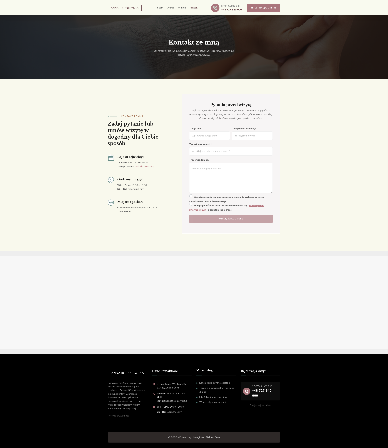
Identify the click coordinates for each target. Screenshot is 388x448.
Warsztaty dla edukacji (212, 402)
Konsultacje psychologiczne (214, 382)
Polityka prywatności (118, 415)
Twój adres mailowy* (244, 128)
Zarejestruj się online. (260, 405)
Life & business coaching (213, 397)
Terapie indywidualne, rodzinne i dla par (217, 390)
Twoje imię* (195, 128)
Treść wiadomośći (199, 159)
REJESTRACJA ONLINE (263, 8)
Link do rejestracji (144, 166)
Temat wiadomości (200, 144)
